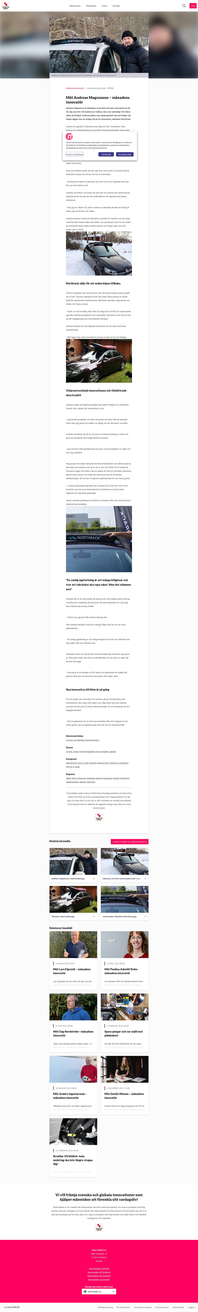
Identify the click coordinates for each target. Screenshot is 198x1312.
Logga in (191, 1307)
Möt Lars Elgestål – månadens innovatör (72, 971)
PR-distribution (123, 1307)
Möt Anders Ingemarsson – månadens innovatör (70, 1095)
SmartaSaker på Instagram (99, 1276)
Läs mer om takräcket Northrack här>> (83, 740)
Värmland (91, 782)
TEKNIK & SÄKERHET (119, 763)
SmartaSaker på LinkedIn (99, 1279)
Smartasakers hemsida (99, 1268)
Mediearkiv (91, 5)
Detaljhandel (90, 751)
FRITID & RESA (73, 766)
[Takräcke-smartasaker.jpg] (73, 899)
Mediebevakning (105, 1307)
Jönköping (90, 778)
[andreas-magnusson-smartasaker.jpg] (73, 861)
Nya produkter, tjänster (106, 751)
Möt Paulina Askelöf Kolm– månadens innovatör (121, 971)
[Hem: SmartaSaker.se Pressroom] (5, 5)
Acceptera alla (125, 154)
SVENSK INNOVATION (99, 763)
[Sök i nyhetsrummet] (184, 6)
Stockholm (124, 778)
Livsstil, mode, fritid (75, 751)
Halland (116, 778)
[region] (100, 145)
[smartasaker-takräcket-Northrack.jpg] (124, 899)
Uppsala (82, 782)
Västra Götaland (79, 778)
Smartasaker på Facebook (99, 1272)
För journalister (162, 1307)
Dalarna (98, 778)
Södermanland (72, 782)
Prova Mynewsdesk (143, 1307)
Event (104, 5)
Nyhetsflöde (178, 1307)
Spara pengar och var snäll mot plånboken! (123, 1033)
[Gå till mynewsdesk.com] (12, 1307)
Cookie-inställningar (74, 154)
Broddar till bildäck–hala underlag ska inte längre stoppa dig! (73, 1159)
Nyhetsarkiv (75, 5)
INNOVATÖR (71, 763)
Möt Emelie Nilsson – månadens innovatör (124, 1095)
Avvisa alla (106, 154)
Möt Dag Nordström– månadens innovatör (73, 1033)
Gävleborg (107, 778)
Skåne (68, 778)
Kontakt (116, 5)
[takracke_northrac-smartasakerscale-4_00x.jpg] (124, 861)
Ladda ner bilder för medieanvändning (130, 841)
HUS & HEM (83, 763)
